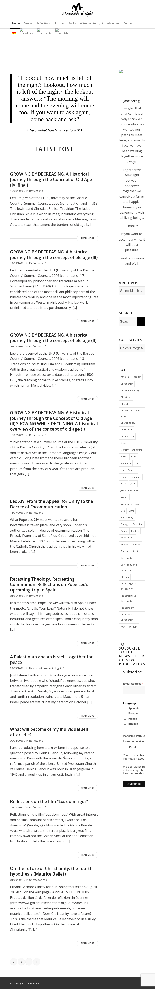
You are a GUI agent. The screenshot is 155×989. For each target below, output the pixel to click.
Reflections (36, 191)
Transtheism (127, 607)
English (133, 723)
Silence (125, 551)
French (132, 718)
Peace (124, 530)
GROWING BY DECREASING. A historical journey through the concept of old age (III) (54, 254)
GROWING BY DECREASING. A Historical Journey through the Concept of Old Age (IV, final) (51, 179)
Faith (133, 456)
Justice (124, 497)
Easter (124, 456)
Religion (136, 544)
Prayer (124, 544)
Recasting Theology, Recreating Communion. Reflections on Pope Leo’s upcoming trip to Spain (49, 584)
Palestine (138, 524)
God (137, 463)
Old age (125, 524)
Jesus (133, 483)
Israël (124, 483)
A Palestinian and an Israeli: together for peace (51, 659)
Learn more (130, 773)
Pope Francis (128, 537)
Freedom (126, 463)
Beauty (137, 376)
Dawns (33, 668)
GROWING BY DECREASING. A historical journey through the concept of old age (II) (53, 337)
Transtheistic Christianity (128, 617)
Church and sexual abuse (131, 413)
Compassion (127, 436)
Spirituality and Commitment (129, 567)
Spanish (133, 708)
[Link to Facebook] (142, 9)
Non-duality (127, 517)
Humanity (135, 476)
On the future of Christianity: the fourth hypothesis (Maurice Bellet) (51, 871)
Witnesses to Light (50, 668)
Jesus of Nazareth (130, 490)
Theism (125, 576)
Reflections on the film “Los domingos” (49, 801)
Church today (128, 422)
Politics (135, 530)
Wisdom (133, 626)
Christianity (127, 383)
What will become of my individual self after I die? (49, 732)
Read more (87, 238)
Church (125, 403)
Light (131, 510)
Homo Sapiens (128, 470)
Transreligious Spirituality (128, 598)
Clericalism (127, 429)
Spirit (135, 551)
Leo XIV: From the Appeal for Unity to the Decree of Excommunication (51, 504)
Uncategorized (38, 880)
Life (123, 510)
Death (124, 442)
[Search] (142, 23)
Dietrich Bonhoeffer (131, 449)
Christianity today (130, 390)
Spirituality (126, 557)
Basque (133, 713)
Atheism (125, 376)
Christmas (126, 397)
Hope (124, 476)
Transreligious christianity (128, 586)
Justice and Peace (130, 503)
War (123, 626)
